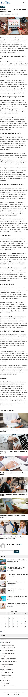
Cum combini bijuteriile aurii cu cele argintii (17, 574)
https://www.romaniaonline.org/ (9, 661)
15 (21, 621)
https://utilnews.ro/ (6, 642)
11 (5, 621)
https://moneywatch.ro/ (7, 678)
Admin (1, 14)
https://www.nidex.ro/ (6, 675)
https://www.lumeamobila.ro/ (8, 686)
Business (3, 6)
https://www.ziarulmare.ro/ (8, 648)
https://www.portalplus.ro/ (7, 645)
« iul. (1, 631)
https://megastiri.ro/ (6, 656)
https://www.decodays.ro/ (7, 672)
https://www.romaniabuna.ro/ (8, 653)
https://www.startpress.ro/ (8, 650)
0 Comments (15, 14)
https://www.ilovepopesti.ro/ (8, 658)
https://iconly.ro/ (5, 683)
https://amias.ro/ (5, 680)
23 (25, 624)
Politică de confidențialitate (14, 694)
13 (13, 621)
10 (1, 621)
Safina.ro (8, 692)
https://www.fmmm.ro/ (7, 669)
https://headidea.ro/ (6, 667)
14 (17, 621)
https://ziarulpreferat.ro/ (7, 664)
